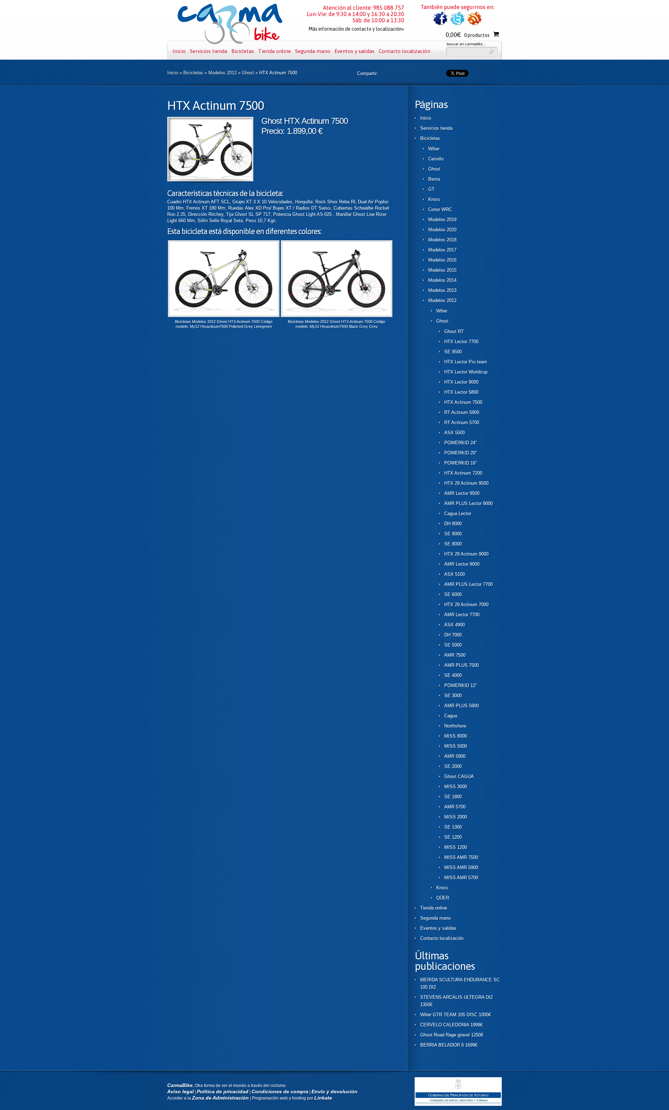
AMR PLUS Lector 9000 (468, 503)
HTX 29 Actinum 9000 (466, 554)
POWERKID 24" (460, 442)
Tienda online (274, 51)
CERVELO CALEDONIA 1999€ (451, 1024)
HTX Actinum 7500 (463, 402)
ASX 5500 (454, 432)
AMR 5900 (455, 756)
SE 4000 (453, 675)
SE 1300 (453, 827)
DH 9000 (453, 523)
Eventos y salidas (354, 51)
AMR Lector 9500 (461, 493)
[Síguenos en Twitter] (457, 24)
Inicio (179, 51)
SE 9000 (453, 533)
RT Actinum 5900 (461, 412)
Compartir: (367, 73)
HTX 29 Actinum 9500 (466, 483)
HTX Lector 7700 (461, 341)
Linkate (323, 1098)
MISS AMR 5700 (461, 877)
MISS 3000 (455, 786)
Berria (434, 179)
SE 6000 (453, 594)
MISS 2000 (455, 817)
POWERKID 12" (460, 685)
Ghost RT (454, 331)
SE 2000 (453, 766)
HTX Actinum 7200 (463, 473)
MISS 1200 (455, 847)
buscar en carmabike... (466, 44)
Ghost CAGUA (459, 776)
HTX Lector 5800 (461, 392)
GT (431, 189)
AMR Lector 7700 (461, 614)
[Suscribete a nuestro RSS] (474, 24)
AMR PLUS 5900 (461, 705)
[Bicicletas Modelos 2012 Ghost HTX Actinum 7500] (210, 179)
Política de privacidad (222, 1091)
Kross (434, 199)
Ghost (248, 72)
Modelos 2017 (442, 249)
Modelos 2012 (222, 72)
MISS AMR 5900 (461, 867)
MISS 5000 (455, 746)
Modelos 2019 (442, 219)
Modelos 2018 (442, 239)
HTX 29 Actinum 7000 (466, 604)
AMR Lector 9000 (461, 564)
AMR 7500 (455, 655)
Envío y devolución (334, 1091)
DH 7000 (453, 634)
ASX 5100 (454, 574)
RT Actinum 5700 (461, 422)
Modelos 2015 (442, 270)
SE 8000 (453, 543)
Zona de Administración (220, 1098)
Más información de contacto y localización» (356, 29)
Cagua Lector (457, 513)
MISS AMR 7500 (461, 857)
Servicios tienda (208, 51)
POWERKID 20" (460, 452)
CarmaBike (180, 1085)
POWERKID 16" (460, 463)
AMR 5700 (455, 806)
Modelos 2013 (442, 290)
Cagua (450, 715)
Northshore (455, 725)
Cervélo (436, 158)
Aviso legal (180, 1091)
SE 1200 (453, 837)
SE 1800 (453, 796)
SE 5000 (453, 645)
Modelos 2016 (442, 260)
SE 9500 (453, 351)
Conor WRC (440, 209)
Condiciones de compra (280, 1091)
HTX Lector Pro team (465, 361)
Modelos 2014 (442, 280)
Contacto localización (404, 51)
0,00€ (468, 34)
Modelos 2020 (442, 229)
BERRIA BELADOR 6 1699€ (448, 1045)
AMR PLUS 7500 (461, 665)
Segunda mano (312, 51)
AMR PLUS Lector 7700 (468, 584)
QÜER (442, 897)
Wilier (433, 148)
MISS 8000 (455, 736)
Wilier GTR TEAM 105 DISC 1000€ (455, 1014)
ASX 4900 (454, 624)
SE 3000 (453, 695)
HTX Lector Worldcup (465, 372)
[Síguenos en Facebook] (440, 24)
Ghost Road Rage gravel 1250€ (451, 1034)
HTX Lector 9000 (461, 382)
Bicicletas (242, 51)
